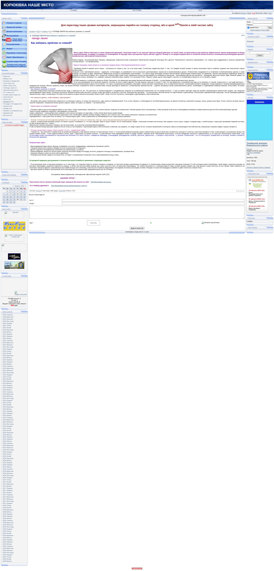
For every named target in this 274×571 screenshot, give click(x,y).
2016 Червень (8, 465)
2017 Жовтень (8, 499)
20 (24, 197)
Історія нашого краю (10, 95)
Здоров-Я (6, 101)
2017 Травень (8, 488)
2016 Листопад (8, 475)
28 (4, 202)
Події (5, 76)
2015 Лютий (7, 430)
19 (21, 197)
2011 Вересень (8, 342)
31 (14, 202)
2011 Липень (7, 338)
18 (18, 197)
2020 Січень (7, 557)
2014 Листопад (8, 424)
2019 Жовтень (8, 550)
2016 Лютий (7, 456)
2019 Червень (8, 542)
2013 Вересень (8, 394)
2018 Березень (8, 510)
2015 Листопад (8, 450)
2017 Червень (8, 490)
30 (11, 202)
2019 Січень (7, 531)
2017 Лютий (7, 482)
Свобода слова (8, 88)
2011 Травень (7, 334)
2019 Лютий (7, 533)
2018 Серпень (8, 520)
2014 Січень (7, 402)
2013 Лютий (7, 379)
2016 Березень (8, 458)
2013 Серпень (8, 392)
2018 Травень (8, 514)
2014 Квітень (7, 409)
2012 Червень (8, 362)
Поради (6, 108)
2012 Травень (8, 360)
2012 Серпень (8, 366)
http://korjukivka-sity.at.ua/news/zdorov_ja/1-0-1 (69, 186)
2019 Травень (8, 540)
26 (21, 199)
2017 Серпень (8, 495)
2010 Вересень (8, 317)
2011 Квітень (7, 332)
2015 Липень (7, 441)
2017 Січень (7, 480)
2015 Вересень (8, 445)
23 (11, 199)
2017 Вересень (8, 497)
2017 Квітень (7, 486)
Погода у (253, 152)
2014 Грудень (7, 426)
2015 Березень (8, 432)
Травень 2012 (19, 186)
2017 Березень (8, 484)
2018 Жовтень (8, 525)
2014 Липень (7, 415)
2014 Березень (8, 407)
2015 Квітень (7, 435)
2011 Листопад (8, 347)
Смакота (6, 106)
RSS (270, 13)
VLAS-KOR (62, 191)
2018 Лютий (7, 507)
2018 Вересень (8, 522)
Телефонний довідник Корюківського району (257, 144)
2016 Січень (7, 454)
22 (7, 199)
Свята (5, 99)
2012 (38, 31)
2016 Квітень (7, 460)
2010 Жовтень (8, 319)
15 (7, 197)
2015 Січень (7, 428)
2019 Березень (8, 535)
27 (24, 199)
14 (4, 197)
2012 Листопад (8, 372)
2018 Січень (7, 505)
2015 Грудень (7, 452)
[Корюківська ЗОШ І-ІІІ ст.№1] (14, 226)
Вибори (5, 79)
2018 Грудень (7, 529)
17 (14, 197)
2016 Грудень (7, 477)
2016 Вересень (8, 471)
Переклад (250, 41)
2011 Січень (7, 325)
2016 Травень (8, 462)
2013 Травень (8, 385)
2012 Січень (7, 351)
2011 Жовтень (8, 345)
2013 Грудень (7, 400)
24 (14, 199)
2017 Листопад (8, 501)
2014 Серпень (8, 417)
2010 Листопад (8, 321)
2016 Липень (7, 467)
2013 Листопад (8, 398)
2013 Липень (7, 390)
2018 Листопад (8, 527)
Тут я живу (7, 92)
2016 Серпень (8, 469)
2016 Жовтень (8, 473)
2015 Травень (8, 437)
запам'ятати (254, 27)
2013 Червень (8, 387)
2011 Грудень (7, 349)
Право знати (7, 85)
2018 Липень (7, 518)
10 (14, 194)
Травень (45, 31)
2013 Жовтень (8, 396)
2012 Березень (8, 355)
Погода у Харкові (264, 167)
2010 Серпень (8, 315)
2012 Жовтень (8, 370)
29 (7, 202)
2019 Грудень (7, 555)
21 (4, 199)
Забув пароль (255, 30)
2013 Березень (8, 381)
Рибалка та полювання (11, 111)
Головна (32, 31)
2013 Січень (7, 377)
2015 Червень (8, 439)
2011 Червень (8, 336)
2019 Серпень (8, 546)
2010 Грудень (7, 323)
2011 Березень (8, 330)
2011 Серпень (8, 340)
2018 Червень (8, 516)
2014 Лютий (7, 405)
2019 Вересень (8, 548)
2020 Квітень (7, 561)
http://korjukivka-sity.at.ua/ (101, 182)
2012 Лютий (7, 353)
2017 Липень (7, 492)
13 (24, 194)
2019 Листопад (8, 552)
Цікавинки (6, 113)
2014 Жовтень (8, 422)
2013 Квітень (7, 383)
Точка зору (7, 83)
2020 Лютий (7, 559)
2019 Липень (7, 544)
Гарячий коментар (9, 90)
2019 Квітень (7, 537)
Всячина (6, 115)
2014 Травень (8, 411)
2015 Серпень (8, 443)
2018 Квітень (7, 512)
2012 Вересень (8, 368)
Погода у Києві (252, 167)
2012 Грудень (7, 375)
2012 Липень (7, 364)
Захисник (6, 97)
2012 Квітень (7, 357)
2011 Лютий (7, 327)
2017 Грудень (7, 503)
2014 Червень (8, 413)
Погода (249, 149)
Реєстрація (265, 30)
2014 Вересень (8, 420)
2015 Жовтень (8, 447)
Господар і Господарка (11, 104)
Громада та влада (9, 81)
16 (11, 197)
